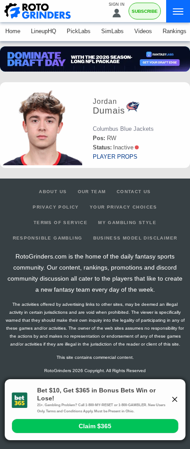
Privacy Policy (56, 207)
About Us (53, 191)
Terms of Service (60, 222)
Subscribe (145, 11)
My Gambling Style (127, 222)
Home (12, 31)
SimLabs (112, 31)
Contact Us (134, 191)
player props (115, 156)
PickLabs (79, 31)
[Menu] (178, 11)
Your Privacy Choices (123, 207)
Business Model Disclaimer (135, 238)
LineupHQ (43, 31)
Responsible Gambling (48, 238)
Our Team (92, 191)
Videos (143, 31)
